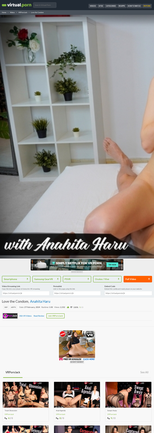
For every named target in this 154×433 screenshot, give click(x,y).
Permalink (64, 287)
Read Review (39, 316)
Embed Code (123, 287)
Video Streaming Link (21, 287)
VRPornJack (22, 12)
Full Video (130, 279)
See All (144, 372)
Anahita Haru (40, 301)
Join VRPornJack (55, 316)
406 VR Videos (25, 316)
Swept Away (112, 411)
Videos (12, 12)
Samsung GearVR (43, 279)
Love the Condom (37, 12)
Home (4, 12)
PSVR (68, 279)
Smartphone (10, 279)
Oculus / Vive (102, 279)
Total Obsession (11, 411)
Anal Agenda (61, 411)
